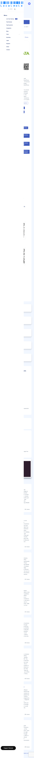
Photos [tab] (26, 37)
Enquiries (25, 103)
